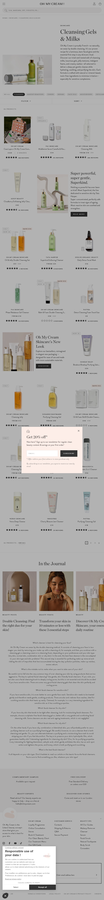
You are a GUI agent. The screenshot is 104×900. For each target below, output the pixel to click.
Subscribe (68, 453)
